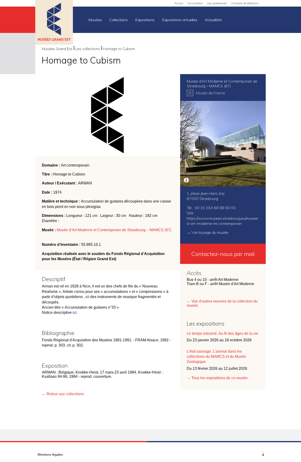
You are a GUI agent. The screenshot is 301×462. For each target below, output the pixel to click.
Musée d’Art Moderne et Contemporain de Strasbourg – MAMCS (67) (114, 230)
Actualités (213, 19)
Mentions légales (50, 454)
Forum (179, 3)
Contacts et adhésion (245, 3)
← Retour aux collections (63, 394)
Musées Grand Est (57, 48)
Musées (95, 19)
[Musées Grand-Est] (54, 23)
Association (195, 3)
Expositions (144, 19)
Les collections (87, 48)
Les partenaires (217, 3)
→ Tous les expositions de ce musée (217, 378)
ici (74, 313)
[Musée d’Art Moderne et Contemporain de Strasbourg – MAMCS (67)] (223, 144)
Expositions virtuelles (179, 19)
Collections (118, 19)
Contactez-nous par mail (223, 253)
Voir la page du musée (209, 232)
